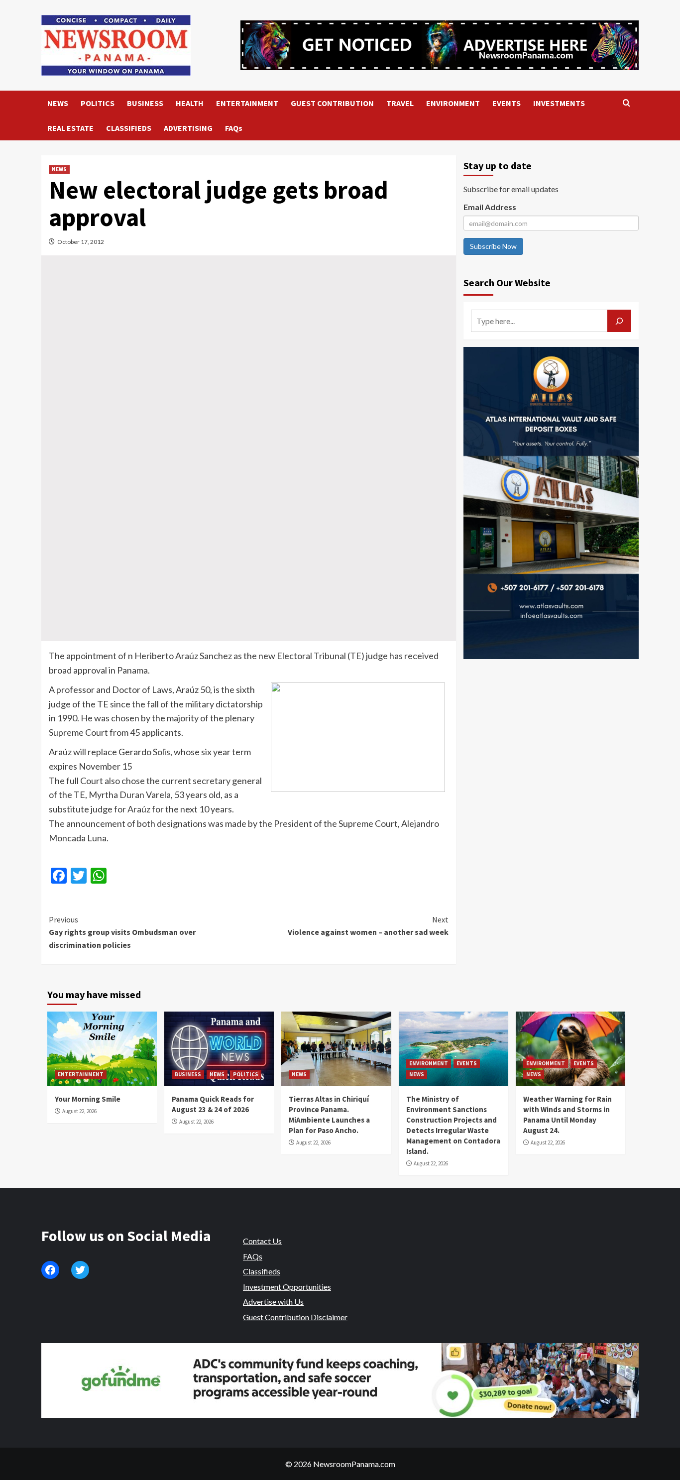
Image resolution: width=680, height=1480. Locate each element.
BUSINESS (145, 103)
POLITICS (97, 103)
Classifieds (261, 1271)
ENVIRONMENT (453, 103)
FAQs (233, 128)
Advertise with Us (273, 1301)
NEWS (57, 103)
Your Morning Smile (87, 1099)
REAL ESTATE (70, 128)
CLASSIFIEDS (128, 128)
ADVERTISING (188, 128)
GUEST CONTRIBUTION (332, 103)
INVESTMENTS (559, 103)
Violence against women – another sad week (368, 925)
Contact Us (262, 1241)
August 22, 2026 (79, 1111)
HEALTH (190, 103)
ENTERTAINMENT (247, 103)
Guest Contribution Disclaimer (295, 1317)
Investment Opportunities (287, 1286)
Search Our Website (507, 282)
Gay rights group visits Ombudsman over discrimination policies (122, 932)
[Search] (626, 103)
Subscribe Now (493, 246)
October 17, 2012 (80, 241)
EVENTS (506, 103)
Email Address (489, 207)
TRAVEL (400, 103)
